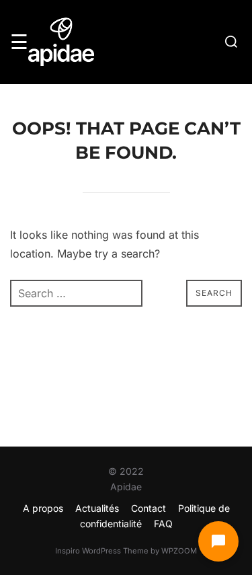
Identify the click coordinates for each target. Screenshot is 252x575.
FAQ (163, 523)
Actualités (97, 508)
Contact (148, 508)
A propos (43, 508)
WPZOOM (179, 550)
